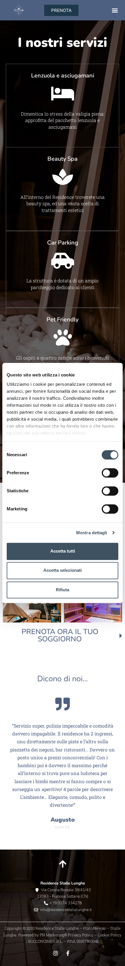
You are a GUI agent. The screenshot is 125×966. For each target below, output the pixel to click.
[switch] (110, 472)
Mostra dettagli (91, 532)
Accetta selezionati (62, 570)
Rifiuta (62, 589)
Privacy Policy (80, 934)
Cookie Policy (110, 934)
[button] (114, 10)
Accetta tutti (62, 551)
